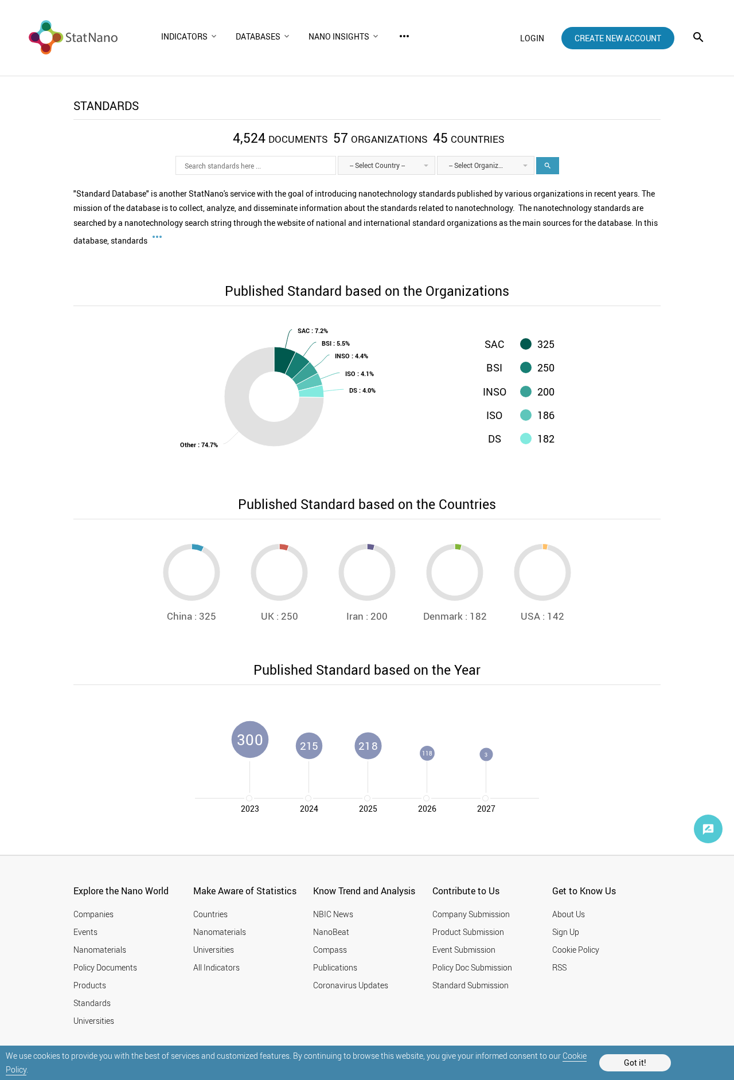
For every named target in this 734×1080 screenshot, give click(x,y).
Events (85, 931)
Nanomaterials (99, 949)
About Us (568, 914)
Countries (210, 914)
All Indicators (216, 967)
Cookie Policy (575, 949)
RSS (559, 967)
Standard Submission (470, 985)
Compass (330, 949)
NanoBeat (331, 931)
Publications (335, 967)
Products (89, 985)
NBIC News (333, 914)
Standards (92, 1002)
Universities (93, 1020)
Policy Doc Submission (472, 967)
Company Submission (471, 914)
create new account (618, 38)
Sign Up (565, 931)
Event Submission (463, 949)
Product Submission (468, 931)
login (532, 38)
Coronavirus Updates (350, 985)
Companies (93, 914)
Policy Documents (105, 967)
